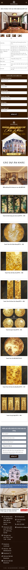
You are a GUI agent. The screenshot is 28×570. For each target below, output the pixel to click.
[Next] (25, 22)
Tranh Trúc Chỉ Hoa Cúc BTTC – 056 (14, 272)
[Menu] (2, 2)
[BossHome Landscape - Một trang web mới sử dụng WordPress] (14, 2)
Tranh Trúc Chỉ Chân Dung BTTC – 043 (14, 244)
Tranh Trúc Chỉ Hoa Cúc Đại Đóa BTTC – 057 (14, 386)
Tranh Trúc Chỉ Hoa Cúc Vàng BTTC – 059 (14, 301)
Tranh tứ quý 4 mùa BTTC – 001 (14, 329)
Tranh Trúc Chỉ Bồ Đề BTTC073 (14, 358)
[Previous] (2, 22)
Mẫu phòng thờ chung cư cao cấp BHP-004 (14, 187)
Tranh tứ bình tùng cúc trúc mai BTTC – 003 (14, 215)
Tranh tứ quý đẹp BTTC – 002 (14, 415)
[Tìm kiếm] (26, 3)
